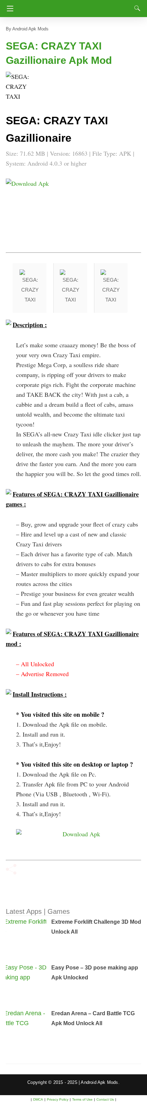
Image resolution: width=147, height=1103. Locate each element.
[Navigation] (8, 8)
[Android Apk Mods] (74, 6)
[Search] (136, 8)
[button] (19, 85)
